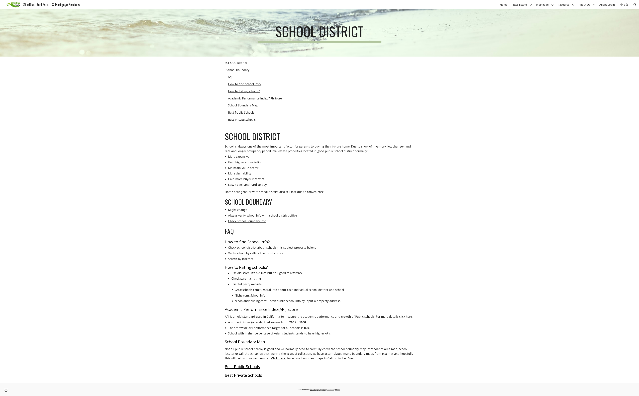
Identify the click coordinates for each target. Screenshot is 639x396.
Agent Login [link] (607, 4)
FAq (229, 77)
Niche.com (242, 295)
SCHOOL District (236, 63)
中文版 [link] (624, 4)
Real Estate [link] (520, 4)
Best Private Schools (242, 120)
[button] (635, 5)
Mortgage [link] (542, 4)
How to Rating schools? (244, 91)
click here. (406, 316)
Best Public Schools (241, 112)
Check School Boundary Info (247, 221)
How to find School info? (244, 84)
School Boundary (237, 70)
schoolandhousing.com (250, 301)
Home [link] (503, 4)
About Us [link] (584, 4)
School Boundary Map (243, 105)
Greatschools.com (247, 290)
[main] (319, 33)
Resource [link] (563, 4)
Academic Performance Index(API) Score (255, 98)
